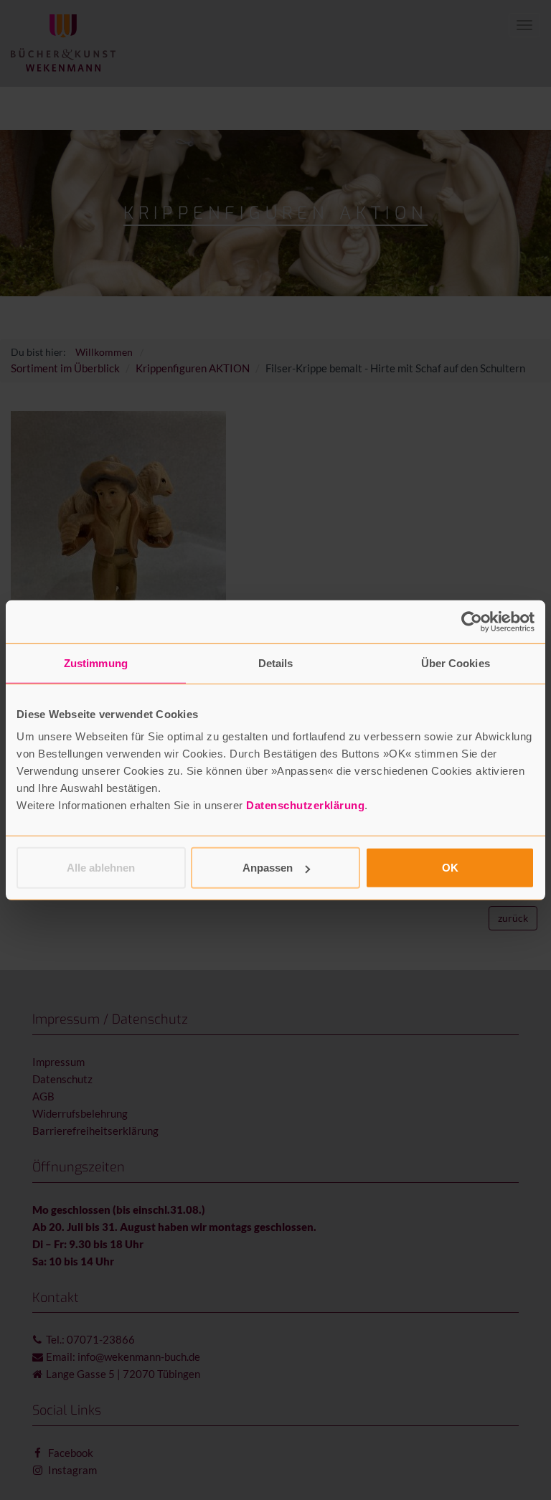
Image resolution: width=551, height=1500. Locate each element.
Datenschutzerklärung (305, 805)
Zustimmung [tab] (96, 662)
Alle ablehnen (101, 868)
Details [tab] (275, 662)
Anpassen (267, 868)
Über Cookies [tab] (455, 662)
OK (450, 868)
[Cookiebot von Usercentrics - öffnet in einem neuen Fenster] (471, 621)
